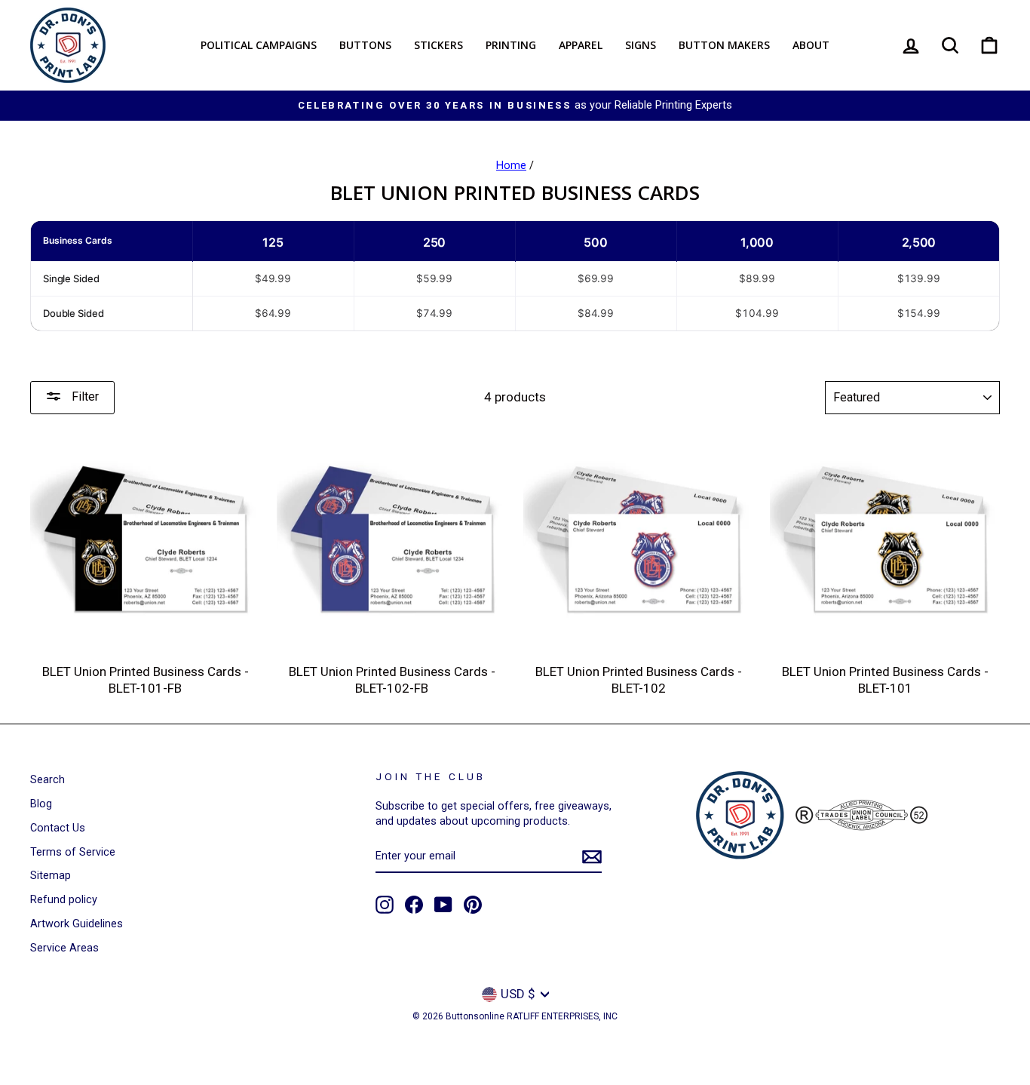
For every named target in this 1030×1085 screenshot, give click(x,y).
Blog (41, 804)
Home (511, 165)
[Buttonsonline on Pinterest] (473, 905)
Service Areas (64, 948)
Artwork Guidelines (76, 923)
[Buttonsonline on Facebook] (414, 905)
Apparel (580, 45)
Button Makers (724, 45)
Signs (640, 45)
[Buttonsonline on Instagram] (385, 905)
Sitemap (50, 875)
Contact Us (57, 828)
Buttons (365, 45)
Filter (84, 396)
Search (47, 779)
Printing (511, 45)
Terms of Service (72, 852)
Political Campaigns (259, 45)
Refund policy (63, 899)
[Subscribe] (592, 856)
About (810, 45)
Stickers (438, 45)
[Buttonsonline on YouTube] (443, 905)
